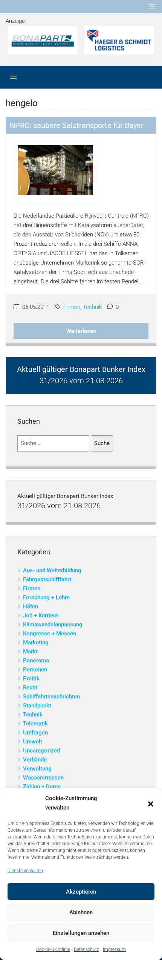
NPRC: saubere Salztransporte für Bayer (77, 125)
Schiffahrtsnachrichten (51, 696)
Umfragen (35, 732)
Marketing (36, 642)
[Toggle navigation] (152, 6)
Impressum (114, 949)
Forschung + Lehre (46, 597)
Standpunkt (37, 705)
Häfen (30, 606)
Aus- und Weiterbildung (52, 570)
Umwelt (32, 741)
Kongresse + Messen (49, 633)
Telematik (35, 723)
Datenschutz (86, 949)
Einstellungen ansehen (81, 933)
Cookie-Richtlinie (53, 949)
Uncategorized (41, 750)
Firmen (71, 307)
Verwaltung (37, 768)
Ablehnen (81, 912)
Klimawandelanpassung (53, 624)
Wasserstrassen (43, 777)
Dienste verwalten (25, 870)
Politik (31, 678)
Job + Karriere (40, 615)
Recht (30, 687)
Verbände (35, 759)
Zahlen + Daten (42, 786)
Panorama (36, 660)
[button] (150, 803)
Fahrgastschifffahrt (47, 579)
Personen (35, 669)
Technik (92, 307)
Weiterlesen (81, 331)
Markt (30, 651)
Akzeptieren (81, 891)
